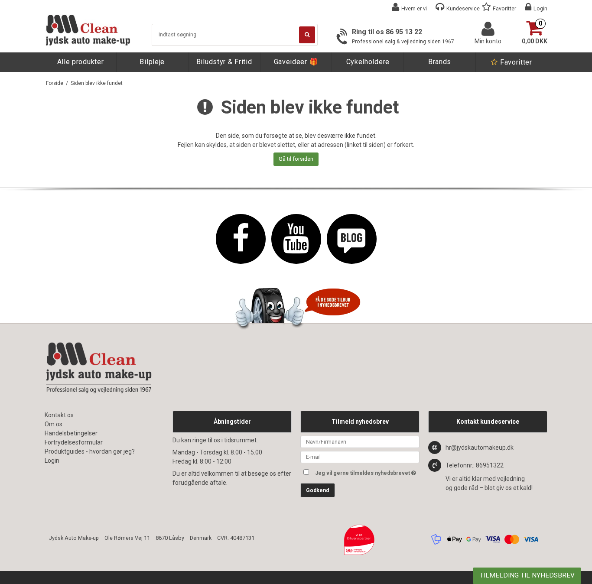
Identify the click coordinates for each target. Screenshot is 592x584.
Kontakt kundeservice (487, 421)
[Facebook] (241, 239)
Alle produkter (80, 62)
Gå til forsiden (296, 159)
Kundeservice (463, 8)
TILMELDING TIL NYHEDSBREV (527, 575)
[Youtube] (296, 239)
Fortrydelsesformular (74, 442)
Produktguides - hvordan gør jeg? (90, 451)
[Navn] (360, 441)
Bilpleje (152, 62)
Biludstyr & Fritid (224, 62)
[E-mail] (360, 456)
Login (540, 8)
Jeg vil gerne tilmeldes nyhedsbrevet (367, 471)
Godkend (317, 490)
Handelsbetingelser (71, 433)
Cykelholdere (368, 62)
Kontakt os (59, 415)
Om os (53, 424)
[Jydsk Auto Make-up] (88, 30)
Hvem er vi (414, 8)
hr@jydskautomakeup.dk (480, 447)
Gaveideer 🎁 (296, 62)
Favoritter (504, 8)
